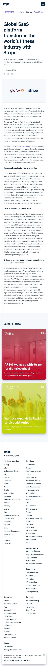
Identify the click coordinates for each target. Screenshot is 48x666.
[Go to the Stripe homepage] (6, 452)
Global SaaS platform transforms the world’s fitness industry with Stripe (19, 38)
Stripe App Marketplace (35, 554)
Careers (29, 604)
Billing (6, 474)
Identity (7, 502)
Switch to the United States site (17, 660)
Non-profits (30, 533)
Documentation (32, 572)
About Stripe (39, 12)
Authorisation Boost (11, 471)
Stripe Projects (31, 588)
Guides (6, 600)
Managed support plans (13, 650)
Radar (6, 528)
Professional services (34, 536)
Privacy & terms (10, 619)
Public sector (31, 539)
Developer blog (32, 591)
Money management (34, 496)
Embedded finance (33, 480)
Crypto (6, 490)
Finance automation (33, 483)
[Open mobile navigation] (43, 4)
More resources (10, 637)
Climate (6, 483)
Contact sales (31, 613)
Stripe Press (30, 610)
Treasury (7, 544)
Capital (6, 477)
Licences (7, 628)
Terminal (7, 540)
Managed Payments (11, 515)
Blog (5, 607)
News (22, 12)
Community (8, 610)
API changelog (31, 582)
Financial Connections (12, 499)
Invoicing (7, 506)
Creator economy (32, 509)
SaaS (28, 502)
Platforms (29, 499)
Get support (8, 646)
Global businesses (33, 487)
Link (5, 512)
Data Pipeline (9, 493)
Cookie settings (10, 634)
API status (30, 579)
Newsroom (9, 11)
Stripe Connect (25, 146)
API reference (31, 576)
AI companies (31, 506)
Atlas (6, 468)
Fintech (28, 512)
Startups (29, 468)
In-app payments (32, 490)
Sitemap (7, 631)
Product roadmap (32, 600)
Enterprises (30, 465)
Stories (29, 12)
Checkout (7, 480)
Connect (7, 487)
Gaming (29, 515)
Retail (28, 543)
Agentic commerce (33, 471)
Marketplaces (31, 493)
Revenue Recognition (12, 531)
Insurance (29, 524)
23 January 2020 (10, 70)
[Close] (43, 655)
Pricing (6, 465)
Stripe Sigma (8, 534)
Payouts (7, 525)
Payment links (9, 518)
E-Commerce (31, 477)
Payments (7, 521)
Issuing (6, 509)
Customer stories (10, 604)
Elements (7, 496)
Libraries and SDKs (33, 585)
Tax (5, 537)
